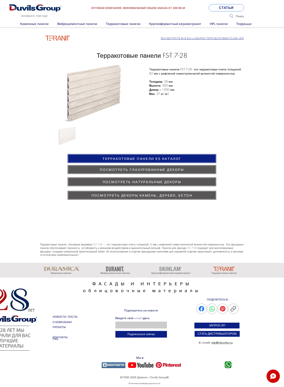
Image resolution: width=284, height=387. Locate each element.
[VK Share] (202, 308)
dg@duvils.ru (222, 342)
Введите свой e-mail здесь (132, 318)
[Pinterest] (222, 309)
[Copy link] (233, 309)
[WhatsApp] (212, 309)
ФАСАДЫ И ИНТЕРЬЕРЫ (142, 283)
